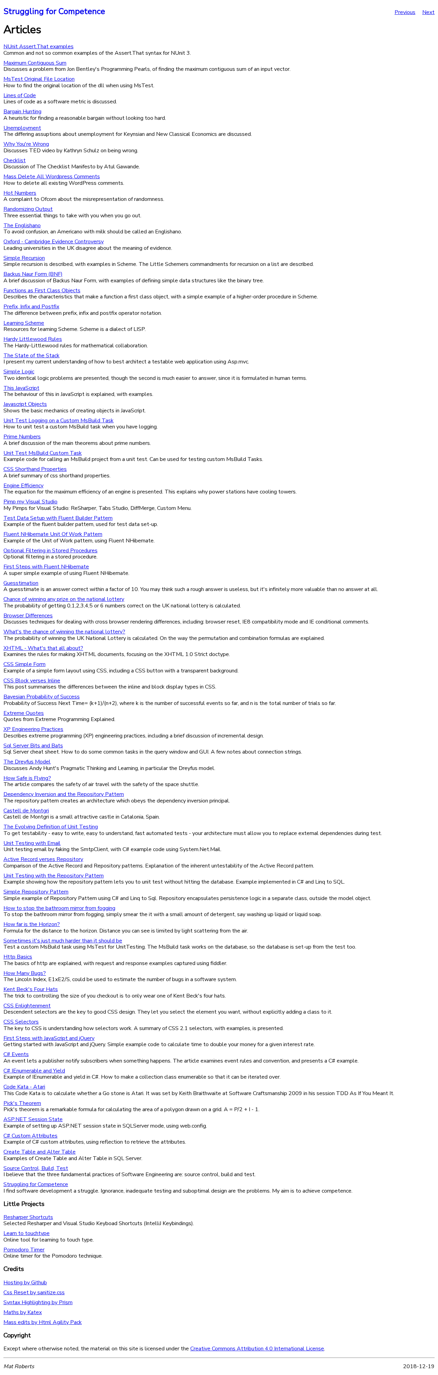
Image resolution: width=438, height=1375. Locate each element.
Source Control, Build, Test (35, 1168)
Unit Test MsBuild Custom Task (42, 453)
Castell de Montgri (26, 810)
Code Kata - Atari (24, 1087)
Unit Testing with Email (32, 843)
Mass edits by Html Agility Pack (42, 1322)
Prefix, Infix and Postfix (31, 306)
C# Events (16, 1054)
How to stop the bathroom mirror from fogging (59, 908)
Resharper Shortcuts (28, 1217)
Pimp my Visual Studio (30, 501)
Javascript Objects (25, 404)
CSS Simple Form (24, 664)
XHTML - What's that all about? (43, 648)
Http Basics (17, 957)
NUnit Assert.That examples (38, 46)
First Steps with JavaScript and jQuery (48, 1038)
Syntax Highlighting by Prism (38, 1302)
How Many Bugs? (24, 973)
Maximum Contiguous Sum (34, 63)
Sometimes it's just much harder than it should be (62, 940)
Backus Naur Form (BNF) (33, 274)
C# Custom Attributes (30, 1136)
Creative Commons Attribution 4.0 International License (257, 1348)
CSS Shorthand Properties (35, 469)
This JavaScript (21, 388)
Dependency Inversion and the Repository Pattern (63, 794)
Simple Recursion (24, 258)
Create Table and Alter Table (39, 1152)
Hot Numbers (19, 193)
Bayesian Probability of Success (41, 697)
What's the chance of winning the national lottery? (64, 631)
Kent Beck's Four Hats (30, 989)
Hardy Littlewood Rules (32, 339)
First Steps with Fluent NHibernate (46, 566)
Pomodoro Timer (23, 1250)
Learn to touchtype (26, 1233)
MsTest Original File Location (39, 79)
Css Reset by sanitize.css (34, 1292)
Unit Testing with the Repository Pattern (53, 875)
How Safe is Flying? (27, 778)
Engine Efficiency (23, 485)
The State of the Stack (31, 355)
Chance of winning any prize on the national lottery (63, 599)
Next (428, 12)
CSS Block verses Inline (31, 680)
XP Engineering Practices (33, 729)
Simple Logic (18, 371)
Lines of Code (19, 95)
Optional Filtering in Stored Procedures (50, 550)
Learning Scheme (23, 323)
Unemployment (22, 128)
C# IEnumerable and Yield (34, 1071)
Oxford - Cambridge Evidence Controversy (53, 241)
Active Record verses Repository (43, 859)
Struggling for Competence (54, 11)
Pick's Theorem (22, 1103)
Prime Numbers (22, 436)
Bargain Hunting (22, 111)
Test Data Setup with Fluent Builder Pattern (58, 518)
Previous (405, 12)
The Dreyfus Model (27, 762)
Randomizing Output (28, 209)
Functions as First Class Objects (41, 290)
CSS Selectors (21, 1022)
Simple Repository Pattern (35, 892)
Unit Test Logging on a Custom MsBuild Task (58, 420)
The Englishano (22, 225)
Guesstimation (20, 583)
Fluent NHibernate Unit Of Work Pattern (52, 534)
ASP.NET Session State (33, 1119)
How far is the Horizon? (31, 924)
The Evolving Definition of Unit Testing (50, 827)
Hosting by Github (25, 1282)
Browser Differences (28, 615)
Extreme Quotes (23, 713)
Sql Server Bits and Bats (33, 745)
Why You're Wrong (26, 144)
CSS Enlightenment (27, 1006)
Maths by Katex (22, 1312)
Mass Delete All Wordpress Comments (51, 176)
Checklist (14, 160)
